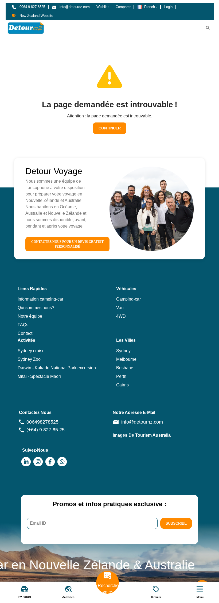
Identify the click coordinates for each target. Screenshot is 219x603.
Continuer (110, 128)
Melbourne (126, 359)
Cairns (122, 385)
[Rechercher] (208, 27)
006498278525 (42, 422)
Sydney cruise (31, 350)
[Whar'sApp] (62, 461)
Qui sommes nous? (36, 307)
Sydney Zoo (29, 359)
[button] (147, 7)
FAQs (23, 324)
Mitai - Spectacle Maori (39, 376)
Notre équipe (30, 316)
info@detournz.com (142, 422)
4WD (121, 316)
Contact (25, 333)
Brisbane (124, 368)
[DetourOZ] (26, 28)
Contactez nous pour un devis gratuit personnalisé (67, 244)
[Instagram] (38, 461)
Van (120, 307)
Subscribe (176, 523)
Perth (121, 376)
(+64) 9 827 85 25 (45, 429)
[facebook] (50, 461)
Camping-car (128, 299)
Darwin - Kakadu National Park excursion (57, 368)
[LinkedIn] (26, 461)
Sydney (123, 350)
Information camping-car (40, 299)
